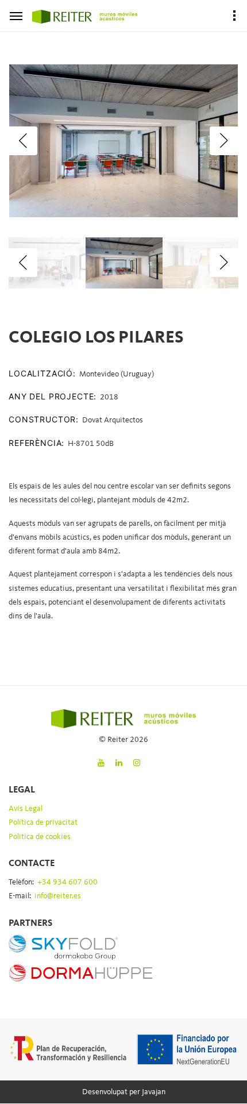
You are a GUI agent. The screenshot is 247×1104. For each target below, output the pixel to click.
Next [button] (224, 140)
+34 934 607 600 (67, 882)
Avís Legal (26, 809)
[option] (123, 140)
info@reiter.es (57, 896)
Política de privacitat (43, 822)
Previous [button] (23, 140)
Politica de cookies (40, 837)
